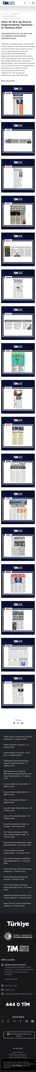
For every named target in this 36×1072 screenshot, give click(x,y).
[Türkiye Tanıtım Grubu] (18, 924)
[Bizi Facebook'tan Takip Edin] (20, 1021)
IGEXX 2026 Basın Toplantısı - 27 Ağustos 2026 (16, 746)
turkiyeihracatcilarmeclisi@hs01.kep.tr (19, 994)
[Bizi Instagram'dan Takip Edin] (8, 1021)
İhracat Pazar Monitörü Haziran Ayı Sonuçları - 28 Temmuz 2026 (16, 825)
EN (25, 3)
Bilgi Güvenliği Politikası (18, 1057)
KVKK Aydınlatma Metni (18, 1055)
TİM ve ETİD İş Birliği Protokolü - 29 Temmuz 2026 (17, 817)
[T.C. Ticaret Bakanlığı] (18, 936)
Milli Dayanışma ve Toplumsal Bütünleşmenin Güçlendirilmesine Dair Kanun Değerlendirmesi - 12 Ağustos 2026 (18, 774)
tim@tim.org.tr (10, 990)
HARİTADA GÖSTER (11, 979)
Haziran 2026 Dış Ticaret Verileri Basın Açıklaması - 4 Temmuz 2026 (18, 870)
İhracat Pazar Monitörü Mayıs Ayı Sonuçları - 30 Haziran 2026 (16, 878)
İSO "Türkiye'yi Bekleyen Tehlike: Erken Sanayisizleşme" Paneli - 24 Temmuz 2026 (16, 834)
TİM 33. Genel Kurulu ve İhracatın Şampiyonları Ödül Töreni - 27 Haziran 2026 (18, 887)
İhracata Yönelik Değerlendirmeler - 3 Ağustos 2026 (17, 793)
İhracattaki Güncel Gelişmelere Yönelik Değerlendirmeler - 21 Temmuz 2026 (18, 843)
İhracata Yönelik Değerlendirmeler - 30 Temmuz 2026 (18, 809)
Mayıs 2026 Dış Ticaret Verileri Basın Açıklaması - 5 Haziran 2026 (17, 904)
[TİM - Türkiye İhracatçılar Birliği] (9, 3)
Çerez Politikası (18, 1052)
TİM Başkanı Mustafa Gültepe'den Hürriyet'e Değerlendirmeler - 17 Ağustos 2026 (16, 763)
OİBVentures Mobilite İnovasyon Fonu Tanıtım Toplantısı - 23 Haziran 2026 (17, 896)
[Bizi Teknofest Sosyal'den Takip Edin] (32, 1021)
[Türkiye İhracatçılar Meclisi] (18, 948)
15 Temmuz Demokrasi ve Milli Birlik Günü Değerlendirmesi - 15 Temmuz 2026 (17, 860)
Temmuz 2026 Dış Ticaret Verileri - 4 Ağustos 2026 (17, 785)
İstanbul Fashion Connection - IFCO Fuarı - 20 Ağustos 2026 (17, 754)
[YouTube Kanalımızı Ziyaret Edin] (26, 1021)
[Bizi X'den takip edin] (2, 1021)
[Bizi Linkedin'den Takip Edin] (14, 1021)
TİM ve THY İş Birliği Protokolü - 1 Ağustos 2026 (16, 801)
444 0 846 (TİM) (11, 986)
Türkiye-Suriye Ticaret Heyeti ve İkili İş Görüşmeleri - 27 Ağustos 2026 (18, 738)
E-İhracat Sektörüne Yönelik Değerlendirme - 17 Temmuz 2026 (16, 851)
